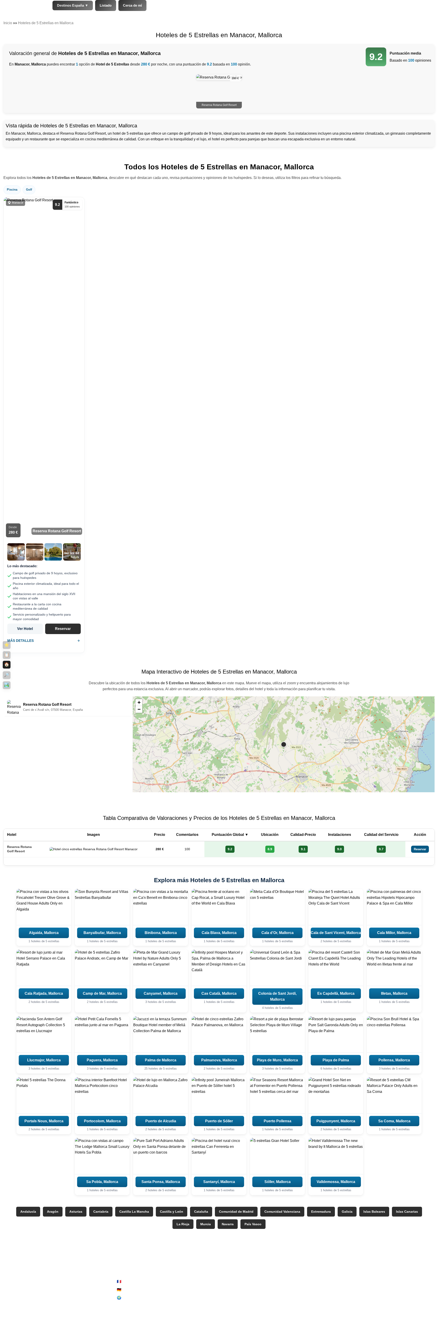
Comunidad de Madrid (236, 1211)
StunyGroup (71, 1281)
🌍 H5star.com (129, 1298)
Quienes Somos (349, 1281)
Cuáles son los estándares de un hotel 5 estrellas (375, 1312)
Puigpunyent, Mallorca (335, 1121)
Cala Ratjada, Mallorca (44, 993)
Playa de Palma (336, 1060)
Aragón (52, 1211)
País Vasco (253, 1224)
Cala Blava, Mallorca (219, 933)
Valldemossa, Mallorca (336, 1182)
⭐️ (6, 645)
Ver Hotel (25, 629)
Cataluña (201, 1211)
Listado (106, 5)
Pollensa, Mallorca (394, 1060)
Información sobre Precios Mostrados (366, 1304)
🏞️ (6, 685)
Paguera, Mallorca (102, 1060)
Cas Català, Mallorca (219, 993)
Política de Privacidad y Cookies (252, 1290)
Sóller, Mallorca (277, 1182)
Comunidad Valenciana (282, 1211)
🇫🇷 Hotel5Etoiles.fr (132, 1281)
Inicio (7, 23)
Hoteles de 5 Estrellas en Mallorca (45, 23)
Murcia (205, 1224)
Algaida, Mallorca (44, 933)
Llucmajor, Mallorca (44, 1060)
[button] (284, 744)
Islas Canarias (407, 1211)
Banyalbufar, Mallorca (102, 933)
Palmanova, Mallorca (219, 1060)
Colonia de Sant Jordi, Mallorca (277, 996)
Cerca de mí (132, 5)
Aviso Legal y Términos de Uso (251, 1281)
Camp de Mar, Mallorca (102, 993)
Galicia (347, 1211)
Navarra (228, 1224)
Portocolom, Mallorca (102, 1121)
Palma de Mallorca (160, 1060)
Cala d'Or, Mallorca (277, 933)
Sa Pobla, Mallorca (102, 1182)
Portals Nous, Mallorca (43, 1121)
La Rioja (183, 1224)
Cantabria (100, 1211)
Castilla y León (171, 1211)
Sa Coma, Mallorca (394, 1121)
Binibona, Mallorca (161, 933)
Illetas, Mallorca (394, 993)
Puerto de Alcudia (160, 1121)
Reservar (63, 629)
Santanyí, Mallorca (219, 1182)
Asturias (75, 1211)
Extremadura (321, 1211)
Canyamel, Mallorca (160, 993)
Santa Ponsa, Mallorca (160, 1182)
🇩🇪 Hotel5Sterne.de (133, 1290)
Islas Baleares (374, 1211)
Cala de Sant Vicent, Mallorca (336, 933)
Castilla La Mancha (134, 1211)
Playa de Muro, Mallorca (277, 1060)
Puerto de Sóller (219, 1121)
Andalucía (28, 1211)
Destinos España (72, 5)
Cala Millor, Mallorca (394, 933)
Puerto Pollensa (277, 1121)
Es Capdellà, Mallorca (336, 993)
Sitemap (233, 1298)
